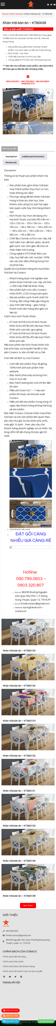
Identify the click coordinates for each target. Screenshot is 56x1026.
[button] (28, 905)
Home (5, 14)
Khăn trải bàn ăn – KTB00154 (19, 685)
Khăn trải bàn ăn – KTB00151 (19, 791)
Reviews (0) (11, 162)
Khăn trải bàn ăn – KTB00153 (19, 721)
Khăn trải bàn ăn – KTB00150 (19, 825)
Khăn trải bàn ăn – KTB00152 (19, 755)
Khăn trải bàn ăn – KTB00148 (19, 896)
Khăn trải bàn (16, 14)
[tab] (11, 157)
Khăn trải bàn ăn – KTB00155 (19, 650)
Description (11, 156)
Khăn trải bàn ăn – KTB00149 (19, 861)
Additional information (33, 156)
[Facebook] (48, 4)
